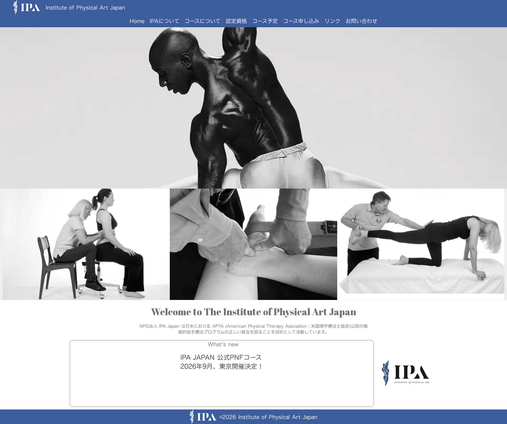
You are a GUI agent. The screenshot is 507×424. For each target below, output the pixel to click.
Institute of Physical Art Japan (85, 7)
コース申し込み (301, 21)
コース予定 (265, 21)
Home (137, 21)
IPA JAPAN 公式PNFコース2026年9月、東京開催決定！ (222, 362)
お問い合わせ (361, 21)
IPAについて (164, 21)
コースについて (202, 21)
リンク (332, 21)
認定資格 (236, 21)
